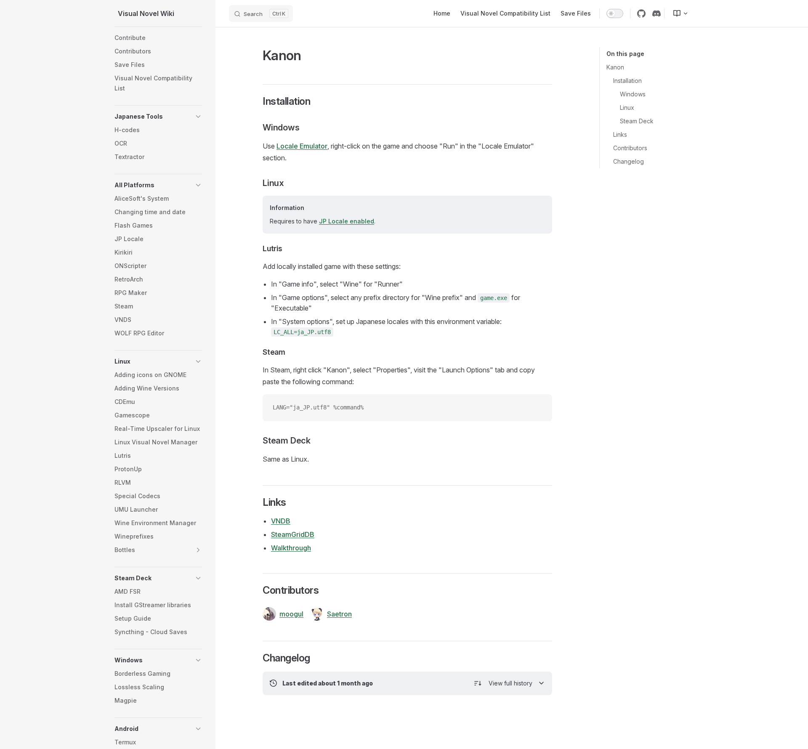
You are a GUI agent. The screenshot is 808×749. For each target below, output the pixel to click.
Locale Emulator (301, 146)
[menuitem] (677, 13)
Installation (627, 80)
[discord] (656, 13)
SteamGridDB (292, 534)
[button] (198, 116)
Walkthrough (291, 548)
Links (620, 134)
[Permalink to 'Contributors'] (257, 590)
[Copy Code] (538, 407)
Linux (627, 107)
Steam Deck (637, 121)
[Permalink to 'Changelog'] (257, 658)
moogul (291, 614)
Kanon (615, 67)
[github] (641, 13)
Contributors (630, 147)
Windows (633, 94)
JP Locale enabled (346, 221)
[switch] (614, 13)
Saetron (339, 614)
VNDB (280, 521)
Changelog (628, 161)
